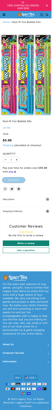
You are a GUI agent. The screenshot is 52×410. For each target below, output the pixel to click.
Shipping (8, 145)
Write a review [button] (25, 241)
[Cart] (46, 14)
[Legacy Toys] (26, 14)
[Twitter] (12, 189)
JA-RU (6, 127)
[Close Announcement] (47, 5)
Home (6, 22)
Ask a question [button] (25, 248)
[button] (4, 14)
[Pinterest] (18, 189)
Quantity (9, 153)
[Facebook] (5, 189)
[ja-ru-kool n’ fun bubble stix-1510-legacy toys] (26, 74)
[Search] (41, 14)
